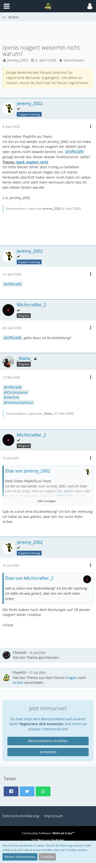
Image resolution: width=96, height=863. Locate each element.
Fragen (71, 677)
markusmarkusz (20, 402)
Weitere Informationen (19, 857)
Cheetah (20, 652)
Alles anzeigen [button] (47, 501)
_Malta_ (48, 413)
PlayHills (20, 672)
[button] (90, 6)
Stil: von (48, 840)
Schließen (47, 857)
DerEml (13, 397)
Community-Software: (48, 833)
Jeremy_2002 (17, 60)
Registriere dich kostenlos (42, 724)
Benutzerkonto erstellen (48, 740)
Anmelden (48, 752)
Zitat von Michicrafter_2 (29, 578)
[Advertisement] (49, 32)
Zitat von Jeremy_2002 (27, 471)
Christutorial (17, 392)
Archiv (18, 682)
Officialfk (76, 151)
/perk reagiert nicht (32, 162)
